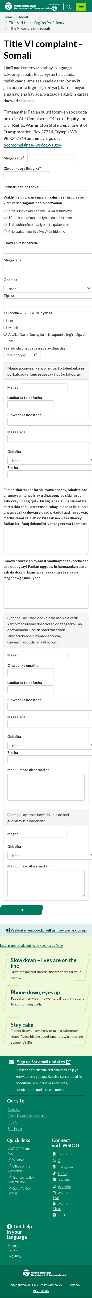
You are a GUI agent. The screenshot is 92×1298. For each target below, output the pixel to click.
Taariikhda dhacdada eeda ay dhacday (35, 348)
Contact (14, 1109)
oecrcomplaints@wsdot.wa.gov (32, 144)
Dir (21, 910)
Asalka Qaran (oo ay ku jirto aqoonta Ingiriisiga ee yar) (47, 337)
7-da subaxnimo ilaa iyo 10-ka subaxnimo (40, 211)
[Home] (34, 6)
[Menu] (81, 7)
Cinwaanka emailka (22, 665)
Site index (15, 1129)
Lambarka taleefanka (21, 187)
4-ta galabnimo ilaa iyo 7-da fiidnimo (36, 231)
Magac (12, 387)
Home (8, 17)
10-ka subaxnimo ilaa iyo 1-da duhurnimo (40, 218)
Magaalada (12, 260)
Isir (10, 321)
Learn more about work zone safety (31, 945)
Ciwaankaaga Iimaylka (21, 168)
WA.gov (18, 1160)
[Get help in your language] (54, 8)
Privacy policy (53, 1285)
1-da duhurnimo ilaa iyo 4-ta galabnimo (38, 224)
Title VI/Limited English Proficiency (36, 22)
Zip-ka (9, 295)
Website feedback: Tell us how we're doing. (48, 930)
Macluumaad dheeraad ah (28, 770)
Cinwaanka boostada (21, 243)
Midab (13, 328)
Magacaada (13, 158)
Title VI (13, 1122)
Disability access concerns (27, 1116)
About (23, 17)
